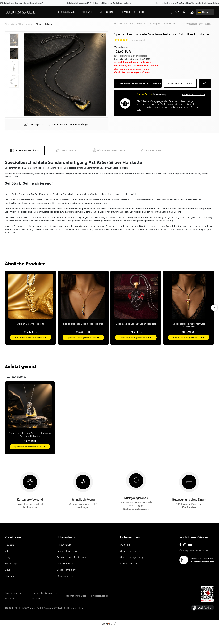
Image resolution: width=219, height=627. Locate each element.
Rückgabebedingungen (136, 508)
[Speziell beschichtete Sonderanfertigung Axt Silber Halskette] (29, 406)
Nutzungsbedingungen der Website (45, 596)
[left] (5, 307)
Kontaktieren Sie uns (193, 537)
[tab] (25, 150)
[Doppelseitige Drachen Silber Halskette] (136, 296)
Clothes (9, 576)
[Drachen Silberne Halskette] (30, 296)
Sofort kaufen (180, 83)
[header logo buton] (20, 12)
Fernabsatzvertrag (99, 595)
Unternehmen (130, 537)
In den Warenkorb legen (141, 83)
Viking (8, 551)
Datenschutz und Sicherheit (13, 596)
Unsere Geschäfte (130, 551)
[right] (214, 307)
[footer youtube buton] (190, 545)
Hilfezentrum (66, 537)
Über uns (125, 544)
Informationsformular (76, 595)
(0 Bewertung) (138, 40)
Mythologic (11, 563)
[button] (66, 12)
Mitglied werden (66, 576)
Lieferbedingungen (68, 563)
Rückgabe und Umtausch (71, 557)
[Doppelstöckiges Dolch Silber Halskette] (83, 296)
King (7, 557)
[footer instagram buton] (184, 545)
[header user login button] (184, 12)
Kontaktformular (129, 563)
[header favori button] (177, 12)
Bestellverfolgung (67, 569)
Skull (7, 569)
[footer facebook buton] (180, 545)
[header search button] (170, 12)
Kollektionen (13, 537)
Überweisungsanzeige (132, 557)
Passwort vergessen (68, 551)
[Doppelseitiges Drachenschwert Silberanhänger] (188, 296)
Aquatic (9, 544)
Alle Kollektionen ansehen (193, 94)
